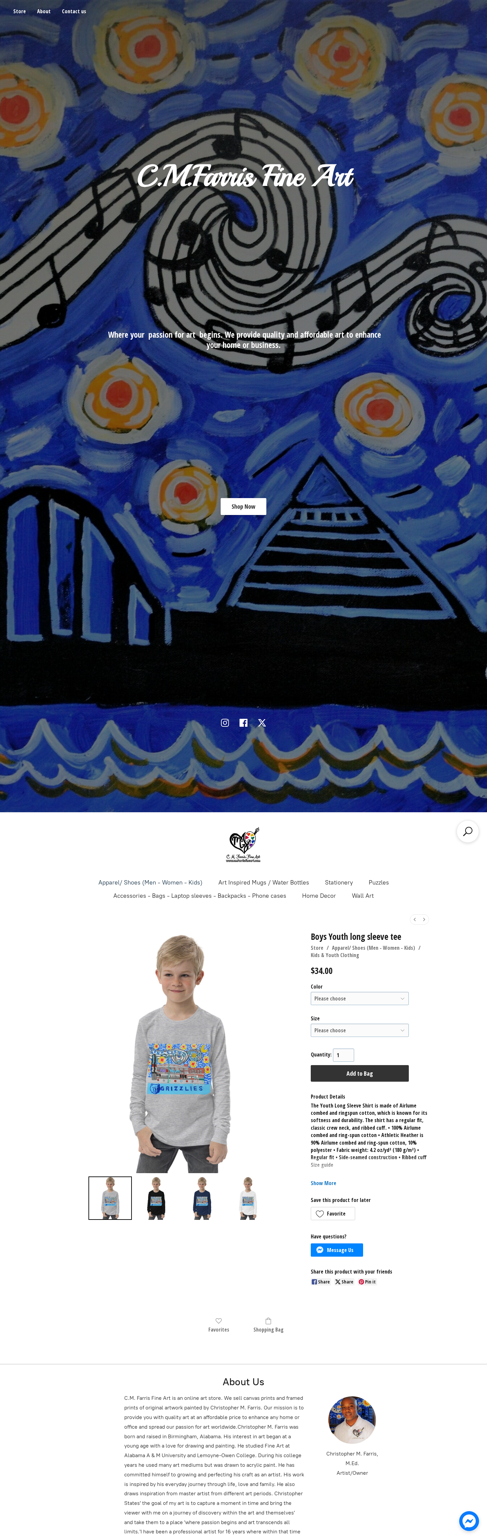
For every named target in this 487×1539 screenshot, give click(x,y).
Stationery (339, 882)
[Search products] (468, 831)
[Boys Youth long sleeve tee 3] (247, 1198)
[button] (333, 1213)
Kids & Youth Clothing (335, 955)
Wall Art (363, 895)
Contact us (74, 11)
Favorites (218, 1329)
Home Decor (319, 895)
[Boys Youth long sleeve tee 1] (156, 1198)
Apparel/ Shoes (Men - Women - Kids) (150, 882)
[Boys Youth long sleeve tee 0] (110, 1198)
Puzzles (379, 882)
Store (19, 11)
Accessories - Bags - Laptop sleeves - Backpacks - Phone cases (199, 895)
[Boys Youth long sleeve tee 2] (201, 1198)
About (44, 11)
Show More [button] (323, 1183)
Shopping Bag (268, 1329)
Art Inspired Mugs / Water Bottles (263, 882)
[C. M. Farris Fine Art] (243, 845)
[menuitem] (414, 919)
